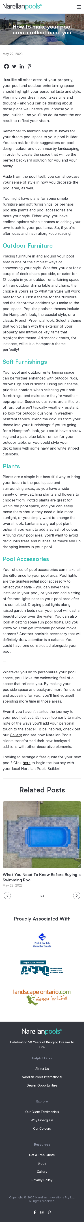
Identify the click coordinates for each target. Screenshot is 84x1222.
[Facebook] (6, 66)
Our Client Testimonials (42, 1112)
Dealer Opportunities (42, 1085)
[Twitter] (14, 66)
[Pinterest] (29, 66)
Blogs (42, 1163)
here (26, 763)
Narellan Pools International (42, 1077)
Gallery (16, 735)
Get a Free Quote (42, 1155)
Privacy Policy (42, 1180)
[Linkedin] (21, 66)
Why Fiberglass (42, 1120)
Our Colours (42, 1128)
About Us (42, 1069)
